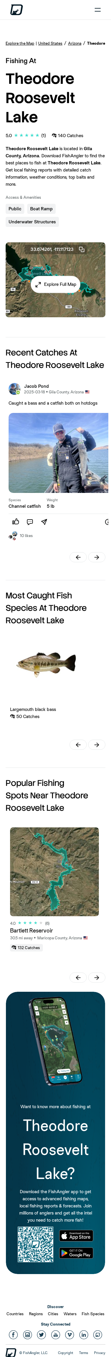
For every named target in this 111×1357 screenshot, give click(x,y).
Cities (53, 1313)
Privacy (99, 1352)
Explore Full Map (60, 284)
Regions (36, 1313)
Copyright (65, 1352)
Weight (52, 500)
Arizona (74, 43)
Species (15, 500)
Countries (15, 1313)
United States (50, 43)
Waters (70, 1313)
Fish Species (93, 1313)
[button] (55, 284)
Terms (83, 1352)
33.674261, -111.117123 (52, 249)
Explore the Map (20, 43)
